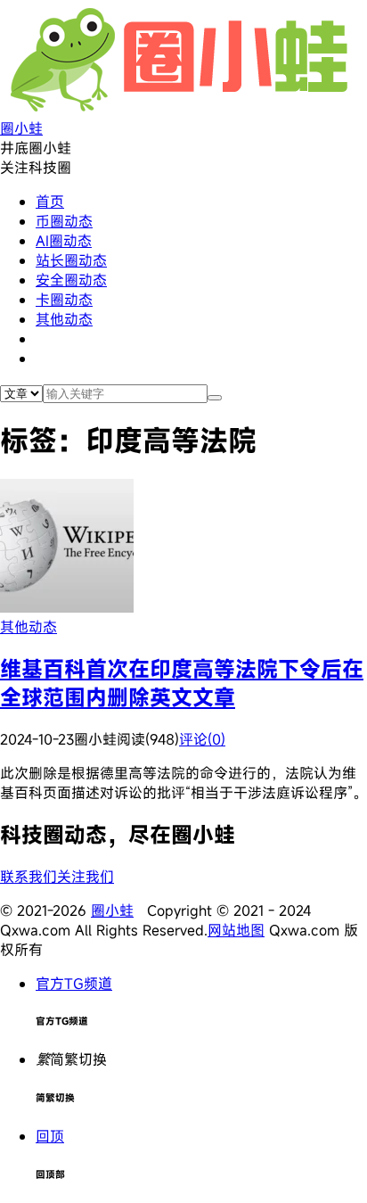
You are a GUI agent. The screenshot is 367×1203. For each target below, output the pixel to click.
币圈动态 (64, 221)
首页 (50, 201)
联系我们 (28, 876)
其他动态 (64, 319)
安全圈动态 (71, 280)
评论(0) (202, 739)
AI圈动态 (64, 241)
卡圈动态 (64, 299)
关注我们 (85, 876)
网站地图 (236, 930)
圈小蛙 (112, 910)
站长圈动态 (71, 260)
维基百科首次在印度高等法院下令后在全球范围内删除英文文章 (181, 683)
